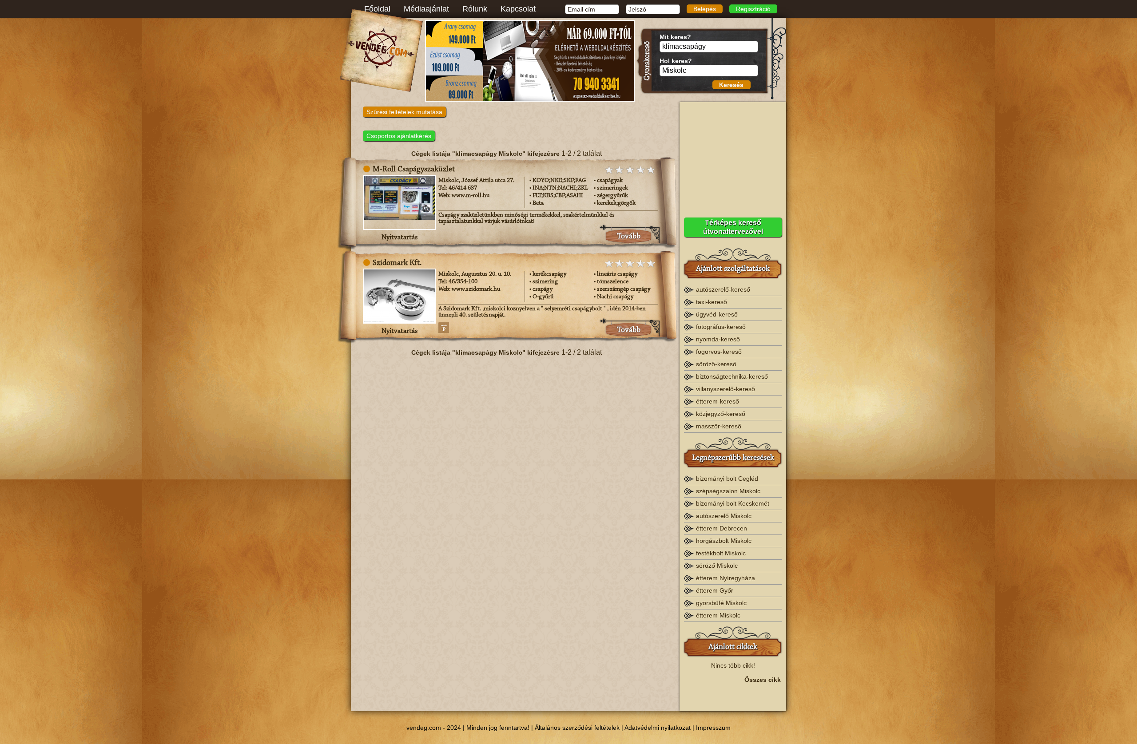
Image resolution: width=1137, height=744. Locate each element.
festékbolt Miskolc (721, 553)
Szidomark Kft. (397, 263)
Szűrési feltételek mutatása (404, 111)
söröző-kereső (716, 364)
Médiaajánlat (426, 8)
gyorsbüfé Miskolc (721, 602)
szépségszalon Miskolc (728, 491)
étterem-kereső (717, 401)
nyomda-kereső (718, 339)
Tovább (628, 237)
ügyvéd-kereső (717, 314)
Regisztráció (753, 8)
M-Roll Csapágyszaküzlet (414, 170)
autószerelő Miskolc (723, 515)
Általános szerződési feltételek (577, 727)
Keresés (731, 84)
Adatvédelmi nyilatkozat (657, 727)
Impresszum (713, 727)
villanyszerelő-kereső (725, 388)
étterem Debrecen (721, 528)
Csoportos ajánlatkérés (398, 135)
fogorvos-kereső (719, 351)
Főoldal (377, 8)
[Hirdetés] (530, 61)
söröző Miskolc (717, 565)
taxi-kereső (711, 301)
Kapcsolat (518, 8)
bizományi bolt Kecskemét (732, 503)
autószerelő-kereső (723, 289)
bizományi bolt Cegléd (727, 478)
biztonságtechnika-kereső (732, 376)
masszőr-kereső (718, 426)
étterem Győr (714, 590)
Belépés (704, 8)
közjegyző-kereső (720, 413)
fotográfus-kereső (721, 326)
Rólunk (474, 8)
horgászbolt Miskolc (723, 540)
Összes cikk (762, 679)
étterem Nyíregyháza (725, 578)
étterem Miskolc (718, 615)
